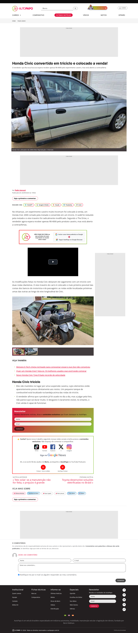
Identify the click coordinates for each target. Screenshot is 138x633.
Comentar (120, 580)
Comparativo (35, 597)
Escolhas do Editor (33, 493)
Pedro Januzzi (20, 190)
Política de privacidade (120, 630)
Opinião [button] (122, 15)
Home (14, 21)
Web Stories (74, 605)
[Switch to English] (69, 615)
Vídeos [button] (86, 15)
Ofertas (72, 609)
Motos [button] (104, 15)
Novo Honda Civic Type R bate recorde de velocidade (40, 375)
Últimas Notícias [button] (63, 15)
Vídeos (82, 493)
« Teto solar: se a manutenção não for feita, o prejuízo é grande (32, 481)
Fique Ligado (22, 21)
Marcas (33, 593)
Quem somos (16, 593)
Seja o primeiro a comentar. (25, 198)
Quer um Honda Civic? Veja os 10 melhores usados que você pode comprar (51, 371)
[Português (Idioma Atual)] (65, 615)
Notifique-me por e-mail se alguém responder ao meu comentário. (48, 574)
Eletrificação (55, 609)
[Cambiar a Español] (73, 615)
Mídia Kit (15, 605)
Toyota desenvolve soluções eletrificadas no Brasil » (77, 481)
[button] (75, 8)
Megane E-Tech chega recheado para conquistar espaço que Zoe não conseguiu (53, 367)
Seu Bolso (72, 493)
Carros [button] (15, 15)
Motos (53, 597)
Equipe (14, 597)
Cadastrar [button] (19, 429)
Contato (14, 601)
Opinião (72, 593)
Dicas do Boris (55, 601)
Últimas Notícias (19, 493)
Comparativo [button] (38, 15)
